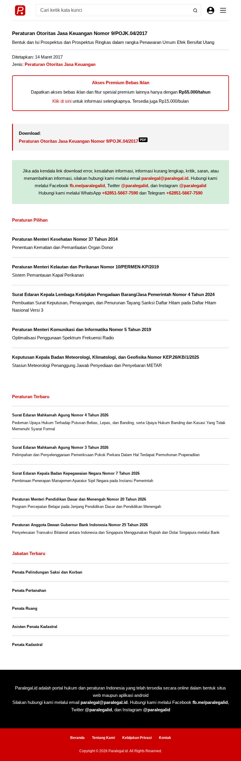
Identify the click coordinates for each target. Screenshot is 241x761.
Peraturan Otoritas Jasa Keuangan (60, 64)
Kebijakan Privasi (137, 738)
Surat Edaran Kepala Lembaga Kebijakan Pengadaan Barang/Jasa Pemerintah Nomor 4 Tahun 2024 (113, 294)
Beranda (77, 738)
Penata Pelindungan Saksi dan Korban (47, 572)
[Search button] (195, 10)
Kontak (165, 738)
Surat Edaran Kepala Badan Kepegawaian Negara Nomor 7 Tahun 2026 (76, 473)
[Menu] (223, 10)
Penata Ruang (24, 608)
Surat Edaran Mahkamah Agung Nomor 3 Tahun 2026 (60, 447)
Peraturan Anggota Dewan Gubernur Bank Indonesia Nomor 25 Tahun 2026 (80, 525)
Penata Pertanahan (29, 590)
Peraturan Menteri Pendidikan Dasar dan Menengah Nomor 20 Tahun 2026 (79, 499)
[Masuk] (210, 10)
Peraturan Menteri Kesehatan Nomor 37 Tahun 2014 (65, 239)
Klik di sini (61, 101)
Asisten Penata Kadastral (34, 626)
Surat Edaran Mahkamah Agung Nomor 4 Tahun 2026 (60, 415)
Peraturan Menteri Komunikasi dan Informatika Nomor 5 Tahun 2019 (81, 329)
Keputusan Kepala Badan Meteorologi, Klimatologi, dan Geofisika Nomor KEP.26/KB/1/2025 (105, 357)
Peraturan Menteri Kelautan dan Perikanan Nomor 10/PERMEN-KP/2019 (85, 267)
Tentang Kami (103, 738)
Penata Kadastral (27, 644)
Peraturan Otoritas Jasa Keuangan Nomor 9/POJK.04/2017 (82, 141)
